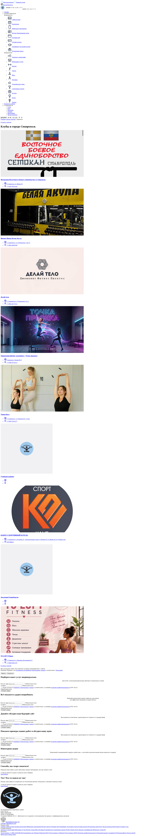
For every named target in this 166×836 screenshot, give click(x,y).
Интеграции (116, 826)
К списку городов (6, 122)
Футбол (68, 830)
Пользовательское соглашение (106, 833)
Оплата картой (131, 833)
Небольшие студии (20, 830)
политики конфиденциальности (60, 687)
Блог (100, 826)
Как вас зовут (5, 684)
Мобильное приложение (34, 826)
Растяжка (41, 830)
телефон (3, 685)
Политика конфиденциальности (87, 833)
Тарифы (6, 12)
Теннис (72, 830)
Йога (37, 830)
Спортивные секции (59, 830)
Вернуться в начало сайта (8, 834)
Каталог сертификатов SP (86, 830)
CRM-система (10, 826)
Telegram (36, 833)
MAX (47, 833)
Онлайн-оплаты (83, 826)
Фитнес (28, 830)
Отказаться (10, 673)
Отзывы (122, 826)
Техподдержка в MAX (71, 833)
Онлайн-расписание (20, 826)
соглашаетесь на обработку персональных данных (30, 670)
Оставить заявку (5, 690)
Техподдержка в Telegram (56, 833)
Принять (3, 673)
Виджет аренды (46, 826)
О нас (127, 826)
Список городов (10, 119)
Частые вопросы (107, 826)
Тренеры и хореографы (8, 830)
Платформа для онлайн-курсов (68, 826)
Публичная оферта (121, 833)
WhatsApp (42, 833)
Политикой (59, 670)
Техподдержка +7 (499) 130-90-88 (11, 833)
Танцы (33, 830)
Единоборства (48, 830)
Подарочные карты (93, 826)
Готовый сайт (55, 826)
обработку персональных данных (24, 687)
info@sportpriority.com (27, 833)
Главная (3, 119)
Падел (77, 830)
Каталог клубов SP (100, 830)
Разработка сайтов (9, 104)
